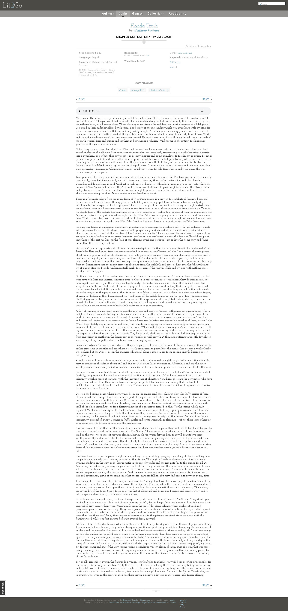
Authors (108, 13)
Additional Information (198, 46)
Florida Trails (144, 26)
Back (82, 99)
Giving (182, 607)
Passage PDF (138, 90)
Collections (155, 13)
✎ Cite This (175, 62)
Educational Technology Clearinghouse (136, 600)
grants (172, 600)
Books (123, 13)
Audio (122, 90)
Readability (177, 13)
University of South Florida (166, 603)
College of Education (148, 603)
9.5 (148, 56)
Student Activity (159, 90)
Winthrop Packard (146, 30)
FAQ (182, 605)
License (183, 600)
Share (173, 67)
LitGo (12, 5)
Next (205, 99)
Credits (183, 602)
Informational (185, 53)
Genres (137, 13)
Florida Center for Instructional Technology (124, 603)
